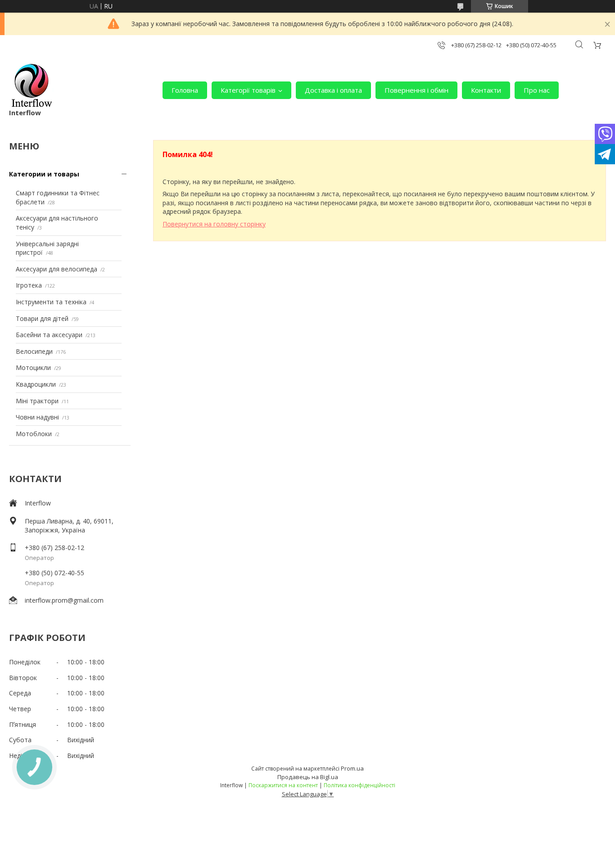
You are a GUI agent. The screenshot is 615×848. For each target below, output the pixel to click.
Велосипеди (34, 351)
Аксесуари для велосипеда (56, 269)
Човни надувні (37, 417)
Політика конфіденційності (359, 785)
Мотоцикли (33, 367)
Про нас (537, 90)
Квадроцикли (36, 384)
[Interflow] (31, 85)
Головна (185, 90)
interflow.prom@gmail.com (64, 600)
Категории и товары (44, 174)
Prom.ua (352, 768)
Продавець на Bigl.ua (307, 777)
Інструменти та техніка (51, 302)
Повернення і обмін (416, 90)
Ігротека (29, 285)
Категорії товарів (248, 90)
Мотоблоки (34, 433)
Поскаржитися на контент (283, 785)
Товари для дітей (42, 318)
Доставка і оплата (333, 90)
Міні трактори (37, 401)
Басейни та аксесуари (49, 334)
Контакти (486, 90)
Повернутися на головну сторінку (214, 224)
